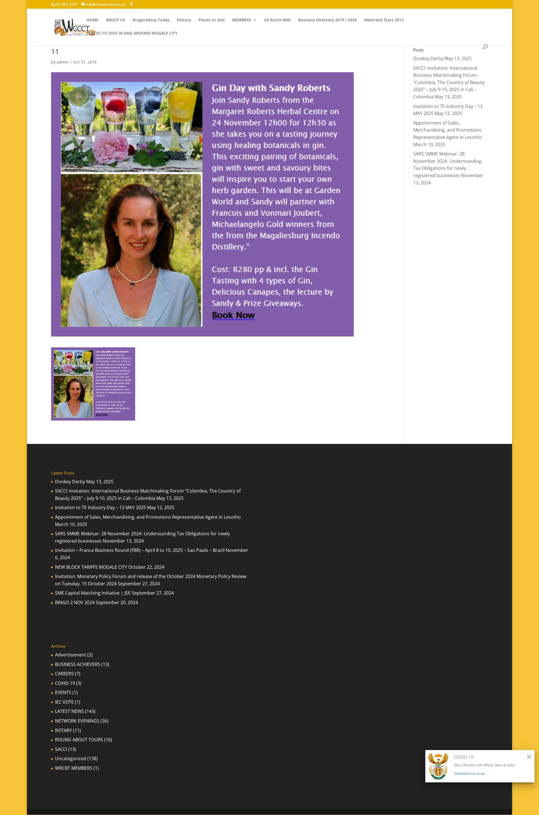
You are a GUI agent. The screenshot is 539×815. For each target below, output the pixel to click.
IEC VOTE (64, 702)
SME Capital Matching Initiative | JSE (93, 593)
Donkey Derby (428, 58)
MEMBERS (241, 20)
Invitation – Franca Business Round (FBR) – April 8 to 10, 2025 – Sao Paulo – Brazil (140, 550)
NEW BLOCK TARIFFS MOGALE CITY (91, 567)
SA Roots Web (277, 20)
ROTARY (63, 730)
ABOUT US (115, 20)
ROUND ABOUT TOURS (79, 740)
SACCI (61, 749)
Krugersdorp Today (151, 20)
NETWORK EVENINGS (77, 721)
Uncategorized (70, 758)
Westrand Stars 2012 (384, 20)
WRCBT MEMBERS (73, 768)
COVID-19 (65, 683)
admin (63, 62)
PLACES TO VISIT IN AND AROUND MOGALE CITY (131, 33)
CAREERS (64, 673)
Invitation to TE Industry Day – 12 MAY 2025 (100, 507)
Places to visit (211, 20)
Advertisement (70, 655)
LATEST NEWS (69, 711)
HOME (92, 20)
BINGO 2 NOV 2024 (75, 602)
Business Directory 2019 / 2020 (327, 20)
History (184, 20)
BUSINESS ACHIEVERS (77, 664)
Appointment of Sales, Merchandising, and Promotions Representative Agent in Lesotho (447, 130)
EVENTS (63, 692)
